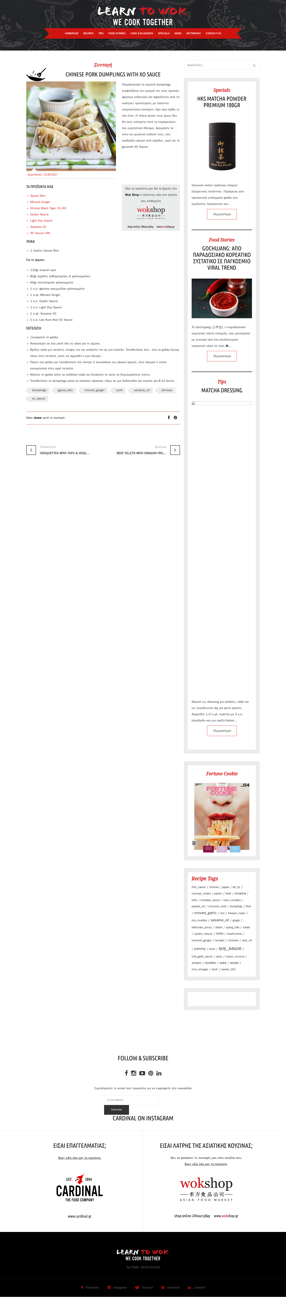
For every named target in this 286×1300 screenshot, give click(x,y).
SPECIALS (164, 33)
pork (119, 390)
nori (222, 913)
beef (228, 893)
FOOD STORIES (117, 33)
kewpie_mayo (236, 913)
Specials (221, 90)
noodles (210, 962)
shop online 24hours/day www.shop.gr (151, 226)
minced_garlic (205, 913)
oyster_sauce (203, 933)
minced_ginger (95, 390)
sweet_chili (228, 969)
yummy (199, 949)
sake (222, 962)
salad (246, 927)
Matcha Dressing (221, 390)
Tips (222, 382)
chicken (233, 940)
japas (225, 887)
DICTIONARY (193, 33)
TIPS (101, 33)
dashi (218, 927)
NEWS (178, 33)
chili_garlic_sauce (202, 956)
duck (215, 969)
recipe (234, 962)
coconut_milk (217, 906)
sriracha (240, 893)
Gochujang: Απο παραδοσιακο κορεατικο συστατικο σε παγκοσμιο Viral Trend (222, 258)
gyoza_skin (65, 390)
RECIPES (88, 33)
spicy (219, 956)
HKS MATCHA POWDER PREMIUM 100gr (221, 101)
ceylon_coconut (235, 956)
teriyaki (220, 940)
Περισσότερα (222, 214)
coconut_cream (201, 893)
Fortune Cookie (222, 773)
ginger (236, 920)
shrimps (166, 390)
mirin (220, 933)
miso (212, 949)
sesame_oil (142, 390)
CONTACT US (213, 33)
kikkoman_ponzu (202, 927)
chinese (214, 887)
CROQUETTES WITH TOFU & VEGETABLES (64, 450)
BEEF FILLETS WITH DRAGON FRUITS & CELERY (141, 450)
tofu (194, 900)
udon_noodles (232, 900)
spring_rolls (232, 927)
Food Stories (222, 240)
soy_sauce (230, 948)
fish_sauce (199, 887)
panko (218, 893)
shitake (196, 963)
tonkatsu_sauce (210, 900)
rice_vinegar (200, 969)
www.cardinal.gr (80, 1216)
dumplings (39, 390)
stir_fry (236, 887)
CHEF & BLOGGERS (142, 33)
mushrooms (234, 933)
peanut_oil (198, 906)
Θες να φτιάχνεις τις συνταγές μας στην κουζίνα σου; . (206, 1161)
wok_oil (247, 940)
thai (248, 906)
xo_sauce (38, 398)
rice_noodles (199, 920)
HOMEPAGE (71, 33)
